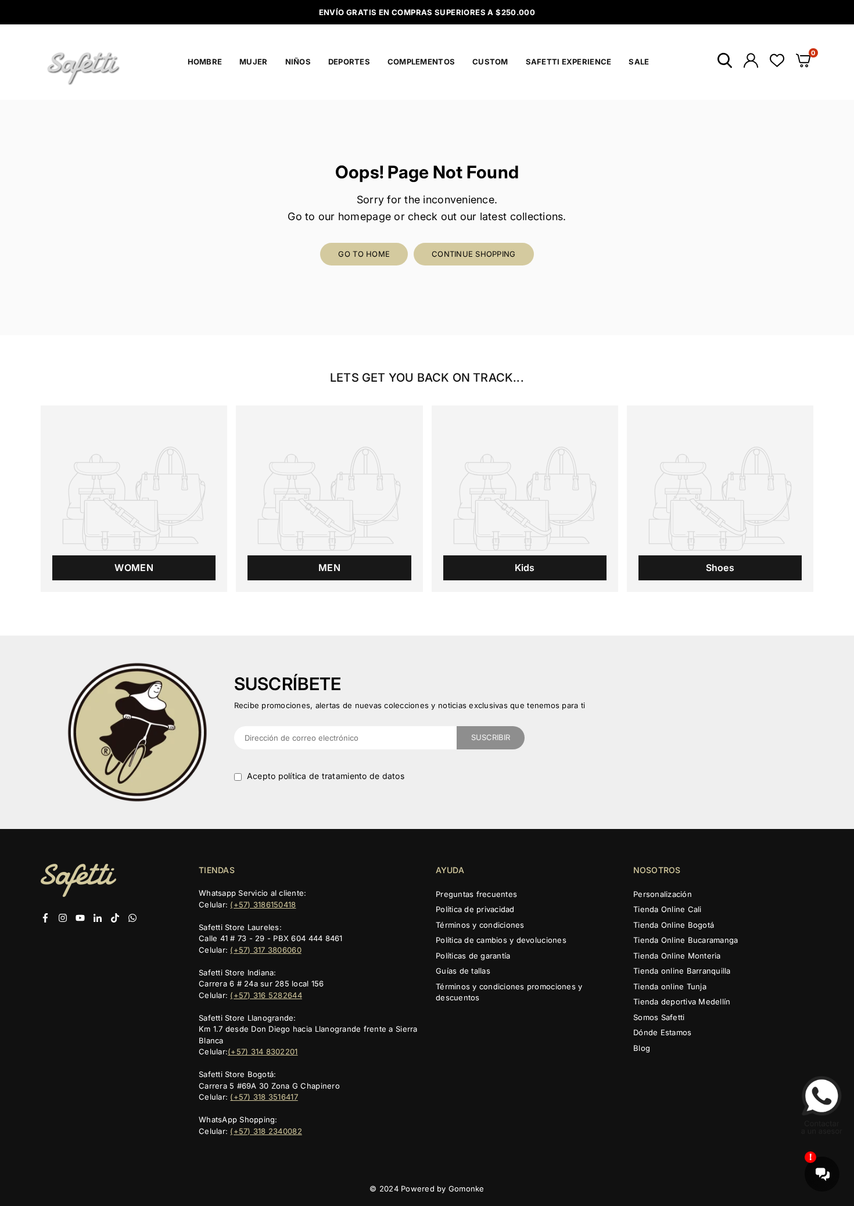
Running (350, 646)
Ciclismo (351, 625)
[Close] (547, 417)
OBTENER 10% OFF (427, 723)
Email (324, 522)
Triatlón (348, 667)
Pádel (345, 688)
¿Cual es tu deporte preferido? (374, 599)
